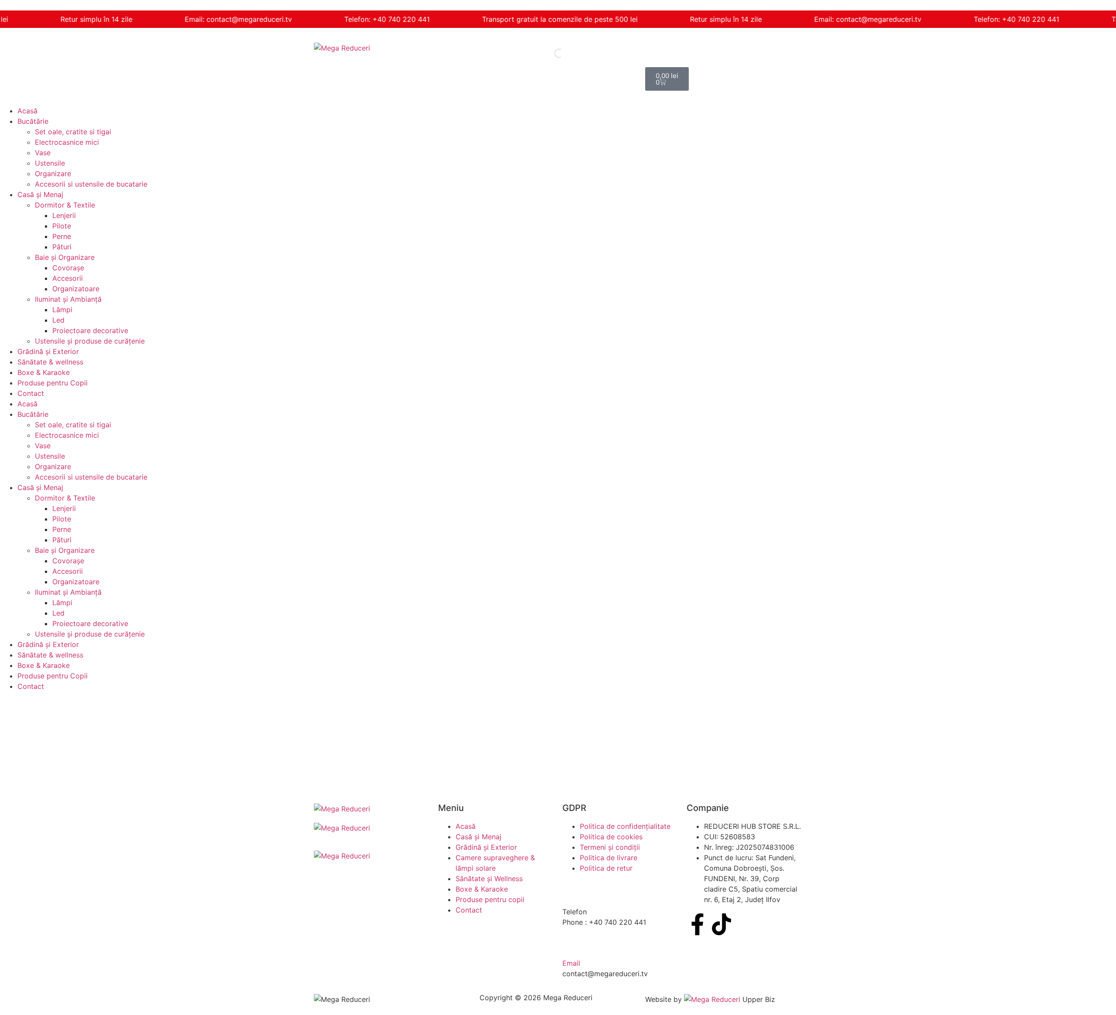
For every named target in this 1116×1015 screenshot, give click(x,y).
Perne (61, 236)
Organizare (53, 173)
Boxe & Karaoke (43, 372)
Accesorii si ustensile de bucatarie (91, 184)
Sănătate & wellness (50, 362)
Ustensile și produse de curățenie (90, 341)
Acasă (27, 110)
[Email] (573, 944)
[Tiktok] (721, 924)
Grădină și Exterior (48, 351)
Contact (30, 393)
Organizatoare (75, 288)
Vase (43, 152)
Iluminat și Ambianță (68, 299)
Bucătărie (32, 121)
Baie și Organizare (65, 257)
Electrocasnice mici (67, 142)
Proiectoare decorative (90, 330)
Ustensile (50, 163)
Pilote (61, 225)
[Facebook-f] (697, 924)
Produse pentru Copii (52, 382)
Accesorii (67, 278)
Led (58, 320)
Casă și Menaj (40, 194)
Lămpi (62, 309)
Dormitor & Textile (65, 205)
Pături (61, 246)
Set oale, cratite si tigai (73, 131)
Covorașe (68, 267)
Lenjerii (64, 215)
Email (571, 963)
